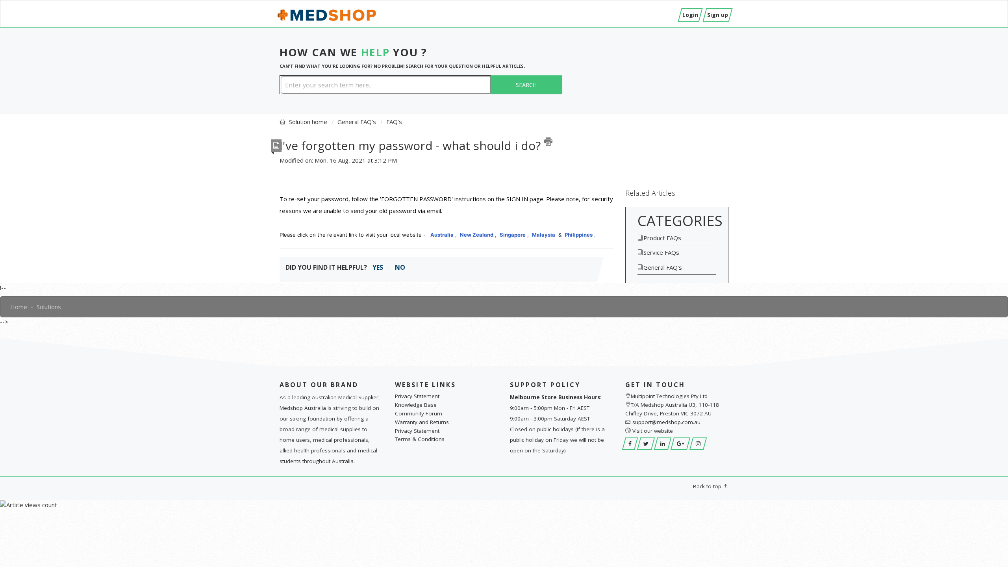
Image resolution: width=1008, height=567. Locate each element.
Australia (442, 235)
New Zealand (476, 235)
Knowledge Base (416, 404)
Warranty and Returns (422, 422)
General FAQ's (356, 122)
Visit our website (652, 430)
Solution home (309, 122)
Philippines (579, 235)
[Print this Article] (548, 141)
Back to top (708, 486)
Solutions (49, 307)
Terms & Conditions (420, 439)
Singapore (513, 235)
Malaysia (543, 235)
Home (18, 307)
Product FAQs (662, 238)
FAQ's (394, 122)
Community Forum (418, 413)
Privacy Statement (417, 396)
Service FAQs (661, 252)
